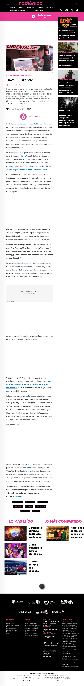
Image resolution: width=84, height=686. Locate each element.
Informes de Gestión (12, 630)
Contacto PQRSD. (70, 636)
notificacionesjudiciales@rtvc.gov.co (72, 659)
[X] (11, 85)
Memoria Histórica (11, 573)
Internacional (18, 502)
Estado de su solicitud (31, 633)
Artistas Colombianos (54, 539)
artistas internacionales (67, 52)
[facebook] (7, 85)
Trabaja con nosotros (31, 623)
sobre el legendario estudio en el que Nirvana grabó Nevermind (29, 384)
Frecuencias (39, 10)
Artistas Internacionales (21, 76)
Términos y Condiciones (31, 635)
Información (31, 502)
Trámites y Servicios (30, 630)
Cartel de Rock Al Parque (13, 539)
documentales (41, 506)
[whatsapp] (16, 85)
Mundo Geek (31, 7)
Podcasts (50, 7)
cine (8, 556)
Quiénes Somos (10, 622)
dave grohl (18, 506)
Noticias (12, 7)
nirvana (36, 511)
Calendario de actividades (32, 625)
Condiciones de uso (48, 655)
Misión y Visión (10, 623)
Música (21, 7)
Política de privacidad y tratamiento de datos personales (50, 652)
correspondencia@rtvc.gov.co (70, 633)
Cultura (40, 7)
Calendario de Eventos (17, 10)
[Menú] (8, 4)
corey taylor (43, 502)
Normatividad (10, 627)
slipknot (29, 506)
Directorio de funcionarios (32, 632)
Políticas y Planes (11, 628)
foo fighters (25, 511)
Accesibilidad (47, 656)
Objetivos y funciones (12, 625)
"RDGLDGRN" (17, 496)
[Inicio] (30, 2)
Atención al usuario (30, 622)
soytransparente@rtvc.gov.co (70, 666)
